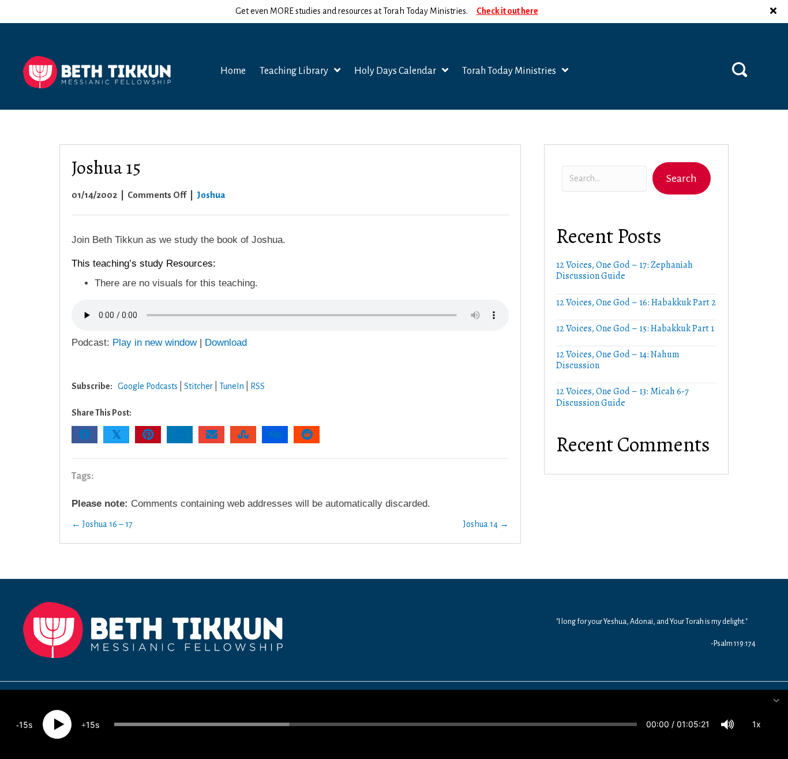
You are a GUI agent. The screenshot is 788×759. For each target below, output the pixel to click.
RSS (257, 386)
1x (756, 724)
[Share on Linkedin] (180, 434)
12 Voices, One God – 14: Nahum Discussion (618, 360)
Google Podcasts (148, 386)
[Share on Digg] (275, 434)
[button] (774, 11)
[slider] (375, 724)
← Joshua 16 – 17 (102, 524)
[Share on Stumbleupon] (243, 434)
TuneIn (231, 386)
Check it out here (507, 11)
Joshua (211, 195)
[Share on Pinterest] (148, 434)
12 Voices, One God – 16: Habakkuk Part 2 (636, 302)
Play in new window (154, 342)
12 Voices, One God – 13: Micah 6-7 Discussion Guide (622, 397)
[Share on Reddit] (307, 434)
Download (226, 342)
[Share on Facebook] (84, 434)
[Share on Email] (211, 434)
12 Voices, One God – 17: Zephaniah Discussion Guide (624, 270)
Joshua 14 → (486, 524)
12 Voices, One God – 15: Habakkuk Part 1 (635, 328)
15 (23, 725)
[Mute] (727, 724)
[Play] (57, 724)
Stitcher (198, 386)
